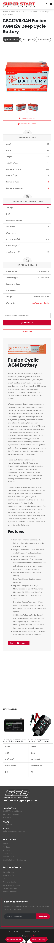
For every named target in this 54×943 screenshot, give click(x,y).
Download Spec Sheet (27, 124)
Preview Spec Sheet (28, 118)
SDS (4, 878)
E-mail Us (28, 332)
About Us (6, 850)
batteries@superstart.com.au (14, 831)
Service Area (8, 857)
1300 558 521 (7, 825)
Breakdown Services (11, 885)
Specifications (11, 39)
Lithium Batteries (22, 739)
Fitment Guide (8, 872)
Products (14, 12)
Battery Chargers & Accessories (38, 739)
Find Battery (39, 939)
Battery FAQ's (8, 875)
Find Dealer (28, 323)
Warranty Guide (9, 882)
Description (28, 39)
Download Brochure (18, 643)
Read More (21, 717)
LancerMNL (30, 936)
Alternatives (43, 39)
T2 (48, 182)
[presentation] (6, 77)
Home (5, 12)
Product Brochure (10, 888)
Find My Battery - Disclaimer (14, 860)
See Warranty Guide (40, 303)
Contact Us (7, 853)
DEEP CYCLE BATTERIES (9, 739)
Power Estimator (10, 891)
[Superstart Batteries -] (19, 4)
